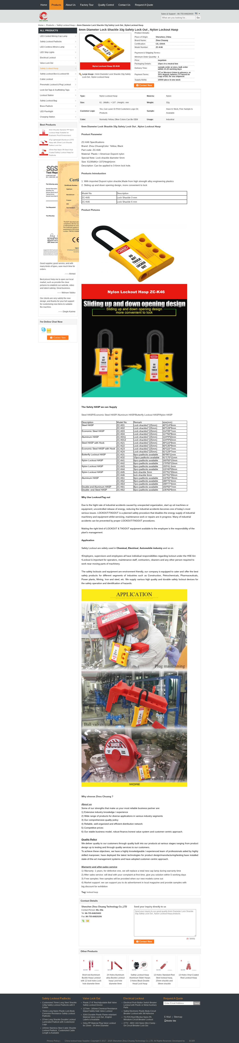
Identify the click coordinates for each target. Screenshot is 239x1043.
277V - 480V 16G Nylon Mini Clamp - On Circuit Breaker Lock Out (140, 1024)
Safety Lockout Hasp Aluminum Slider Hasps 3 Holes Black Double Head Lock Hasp (139, 979)
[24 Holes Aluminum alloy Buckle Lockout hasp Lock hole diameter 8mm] (115, 965)
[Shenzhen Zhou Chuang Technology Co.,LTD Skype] (83, 921)
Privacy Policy (53, 1041)
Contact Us (124, 4)
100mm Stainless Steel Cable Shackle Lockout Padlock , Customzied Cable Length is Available (59, 1030)
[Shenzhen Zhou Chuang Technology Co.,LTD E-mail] (87, 921)
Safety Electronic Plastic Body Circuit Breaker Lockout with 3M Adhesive (140, 1012)
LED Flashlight (46, 111)
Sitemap (178, 1016)
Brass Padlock (46, 106)
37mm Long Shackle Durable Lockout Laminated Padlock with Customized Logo (59, 1022)
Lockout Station (47, 95)
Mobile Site (171, 1021)
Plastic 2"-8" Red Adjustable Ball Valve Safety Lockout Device (100, 1003)
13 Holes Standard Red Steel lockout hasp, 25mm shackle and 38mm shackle (164, 979)
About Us (71, 4)
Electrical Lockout (48, 58)
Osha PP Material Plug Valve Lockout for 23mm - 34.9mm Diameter (99, 1024)
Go (198, 17)
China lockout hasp (73, 1041)
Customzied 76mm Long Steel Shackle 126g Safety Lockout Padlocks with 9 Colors (59, 1005)
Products (56, 4)
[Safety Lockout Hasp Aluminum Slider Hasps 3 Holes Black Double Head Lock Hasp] (139, 965)
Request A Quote (144, 4)
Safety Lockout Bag (48, 101)
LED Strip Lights (47, 52)
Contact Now (145, 85)
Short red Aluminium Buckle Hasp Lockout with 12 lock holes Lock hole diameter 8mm (91, 979)
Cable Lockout (46, 79)
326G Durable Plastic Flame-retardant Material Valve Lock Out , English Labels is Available (99, 1017)
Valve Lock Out (46, 63)
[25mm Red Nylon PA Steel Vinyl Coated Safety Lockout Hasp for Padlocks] (43, 152)
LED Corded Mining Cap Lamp (53, 36)
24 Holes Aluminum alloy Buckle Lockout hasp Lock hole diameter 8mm (115, 979)
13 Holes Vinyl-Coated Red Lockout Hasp (189, 976)
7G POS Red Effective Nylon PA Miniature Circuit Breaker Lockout (138, 1018)
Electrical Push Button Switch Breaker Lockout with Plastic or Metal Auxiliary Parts (140, 1005)
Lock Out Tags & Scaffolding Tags (54, 90)
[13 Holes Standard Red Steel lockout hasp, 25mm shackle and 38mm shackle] (164, 965)
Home (43, 4)
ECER (192, 1041)
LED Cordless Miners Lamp (52, 47)
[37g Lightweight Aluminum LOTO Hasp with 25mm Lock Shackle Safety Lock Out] (43, 142)
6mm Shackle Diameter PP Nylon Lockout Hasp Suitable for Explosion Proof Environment (61, 132)
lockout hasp (92, 892)
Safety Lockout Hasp (66, 25)
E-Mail (167, 1016)
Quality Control (106, 4)
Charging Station (47, 117)
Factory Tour (86, 4)
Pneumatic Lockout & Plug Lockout (55, 84)
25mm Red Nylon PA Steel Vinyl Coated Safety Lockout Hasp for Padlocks (61, 152)
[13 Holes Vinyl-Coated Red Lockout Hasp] (188, 965)
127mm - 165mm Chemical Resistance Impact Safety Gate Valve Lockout (100, 1009)
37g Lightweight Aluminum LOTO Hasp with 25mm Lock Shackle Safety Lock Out (61, 142)
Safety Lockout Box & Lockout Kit (54, 74)
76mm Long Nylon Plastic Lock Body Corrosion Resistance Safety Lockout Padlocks (58, 1013)
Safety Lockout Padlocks (51, 41)
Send (196, 1003)
